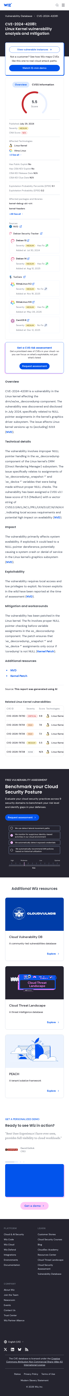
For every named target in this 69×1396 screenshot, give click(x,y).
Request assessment (34, 366)
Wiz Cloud (9, 1244)
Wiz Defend (10, 1249)
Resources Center (47, 1254)
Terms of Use (48, 1374)
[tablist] (34, 85)
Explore (51, 953)
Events (7, 1305)
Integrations (10, 1254)
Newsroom (9, 1300)
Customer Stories (47, 1234)
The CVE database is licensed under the (34, 1361)
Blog (40, 1244)
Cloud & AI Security (14, 1234)
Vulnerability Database (18, 16)
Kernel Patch (45, 651)
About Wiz (9, 1289)
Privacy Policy (31, 1374)
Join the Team (11, 1294)
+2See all (14, 154)
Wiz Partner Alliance (14, 1320)
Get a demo (32, 1206)
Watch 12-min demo (34, 68)
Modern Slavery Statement (34, 1380)
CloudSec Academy (48, 1249)
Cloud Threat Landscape (50, 1259)
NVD (9, 432)
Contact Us (9, 1310)
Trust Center (10, 1315)
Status (17, 1374)
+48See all (15, 214)
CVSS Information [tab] (43, 84)
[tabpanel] (34, 212)
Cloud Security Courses (50, 1239)
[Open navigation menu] (63, 5)
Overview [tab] (21, 84)
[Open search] (57, 5)
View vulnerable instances (32, 49)
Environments (11, 1259)
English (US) (14, 1341)
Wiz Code (9, 1239)
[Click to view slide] (11, 1162)
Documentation (12, 1265)
